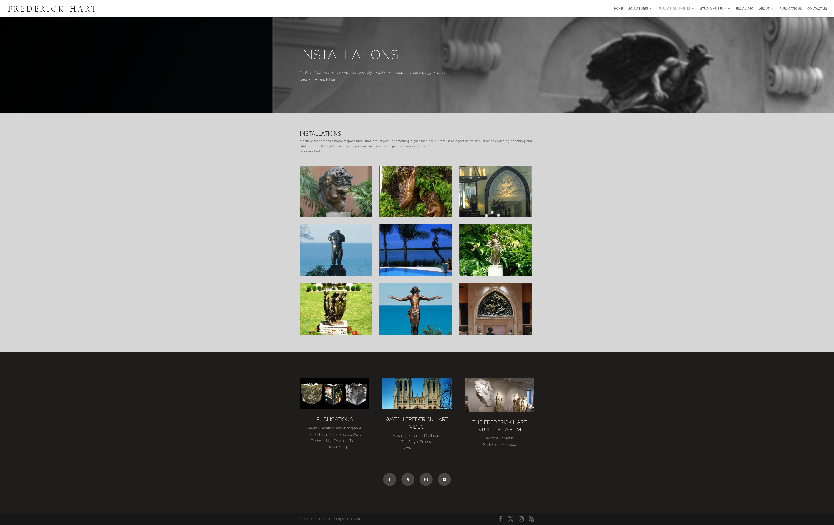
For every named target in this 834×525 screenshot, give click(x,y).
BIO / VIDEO (745, 8)
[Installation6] (495, 275)
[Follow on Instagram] (426, 479)
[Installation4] (336, 275)
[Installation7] (336, 333)
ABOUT (764, 8)
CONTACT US (817, 8)
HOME (618, 8)
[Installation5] (415, 275)
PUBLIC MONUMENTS (674, 8)
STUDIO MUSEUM (713, 8)
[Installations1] (336, 216)
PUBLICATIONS (790, 8)
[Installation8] (415, 333)
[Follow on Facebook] (389, 479)
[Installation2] (415, 216)
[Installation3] (495, 216)
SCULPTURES (638, 8)
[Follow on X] (407, 479)
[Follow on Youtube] (444, 479)
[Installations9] (495, 333)
